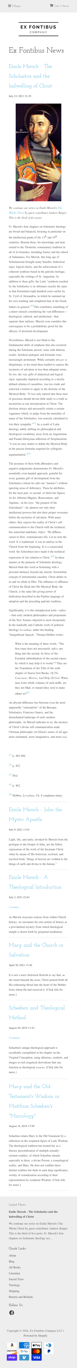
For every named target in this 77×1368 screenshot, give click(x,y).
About (12, 1255)
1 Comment (14, 907)
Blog (11, 1261)
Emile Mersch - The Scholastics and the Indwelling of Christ (30, 76)
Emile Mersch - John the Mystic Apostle (35, 814)
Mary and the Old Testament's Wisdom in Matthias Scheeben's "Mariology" (34, 1101)
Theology (14, 1285)
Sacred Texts (16, 1279)
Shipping (14, 1291)
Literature (14, 1273)
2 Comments (14, 1037)
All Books (15, 1267)
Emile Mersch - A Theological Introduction (35, 882)
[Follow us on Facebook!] (12, 1313)
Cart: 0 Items (61, 6)
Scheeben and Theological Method (37, 1013)
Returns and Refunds (21, 1297)
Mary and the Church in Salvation (36, 950)
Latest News (17, 1204)
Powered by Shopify (35, 1335)
